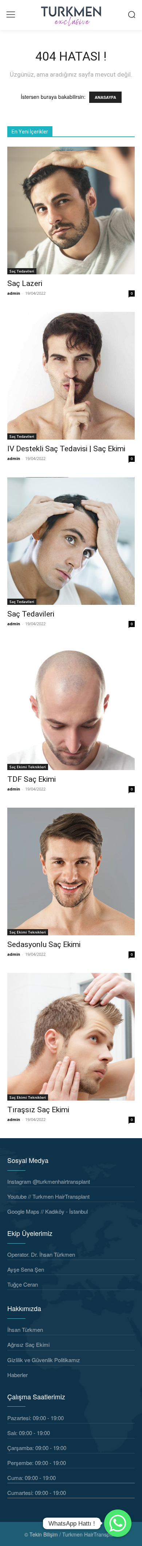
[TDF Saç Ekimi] (71, 706)
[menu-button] (10, 14)
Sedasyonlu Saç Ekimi (43, 944)
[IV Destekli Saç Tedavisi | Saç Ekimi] (71, 376)
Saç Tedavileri (21, 271)
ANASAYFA (105, 97)
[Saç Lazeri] (71, 210)
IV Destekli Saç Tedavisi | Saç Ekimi (66, 448)
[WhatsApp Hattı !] (117, 1523)
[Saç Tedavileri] (71, 541)
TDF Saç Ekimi (31, 779)
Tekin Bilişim (43, 1534)
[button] (131, 14)
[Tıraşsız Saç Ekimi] (71, 1037)
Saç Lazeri (24, 283)
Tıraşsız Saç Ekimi (38, 1109)
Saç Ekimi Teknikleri (27, 766)
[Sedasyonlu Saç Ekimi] (71, 871)
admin (13, 293)
